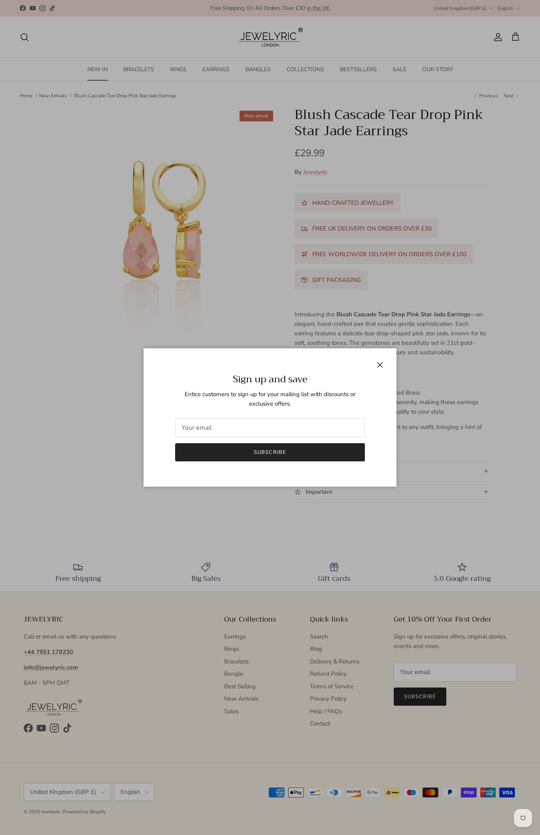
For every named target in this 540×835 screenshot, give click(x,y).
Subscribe (270, 452)
